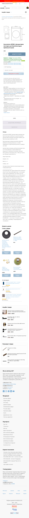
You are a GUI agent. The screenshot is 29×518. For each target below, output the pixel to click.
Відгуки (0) (14, 127)
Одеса (4, 493)
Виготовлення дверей (8, 432)
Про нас (5, 424)
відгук (9, 388)
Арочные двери (7, 398)
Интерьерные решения (8, 436)
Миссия (5, 428)
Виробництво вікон (8, 434)
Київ (19, 490)
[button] (23, 28)
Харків (24, 493)
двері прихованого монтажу (10, 93)
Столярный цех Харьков (9, 443)
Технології (5, 426)
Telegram (8, 384)
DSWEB (13, 483)
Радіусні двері (6, 400)
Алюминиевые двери (8, 406)
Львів (25, 490)
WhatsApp (13, 384)
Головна (3, 16)
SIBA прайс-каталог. (8, 464)
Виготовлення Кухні (8, 438)
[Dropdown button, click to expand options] (16, 3)
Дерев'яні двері (7, 404)
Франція (18, 493)
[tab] (14, 118)
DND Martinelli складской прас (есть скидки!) (12, 461)
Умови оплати (7, 112)
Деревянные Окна (7, 415)
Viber (4, 384)
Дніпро (12, 490)
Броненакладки (9, 16)
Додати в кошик (17, 54)
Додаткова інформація (14, 122)
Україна (11, 493)
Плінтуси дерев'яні (7, 417)
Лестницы (5, 402)
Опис (14, 118)
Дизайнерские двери (8, 440)
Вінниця (5, 490)
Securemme (10, 63)
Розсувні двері (6, 408)
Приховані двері (7, 410)
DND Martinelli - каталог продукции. (12, 458)
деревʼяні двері (20, 92)
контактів (10, 387)
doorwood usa (6, 445)
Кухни (4, 413)
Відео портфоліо (7, 430)
